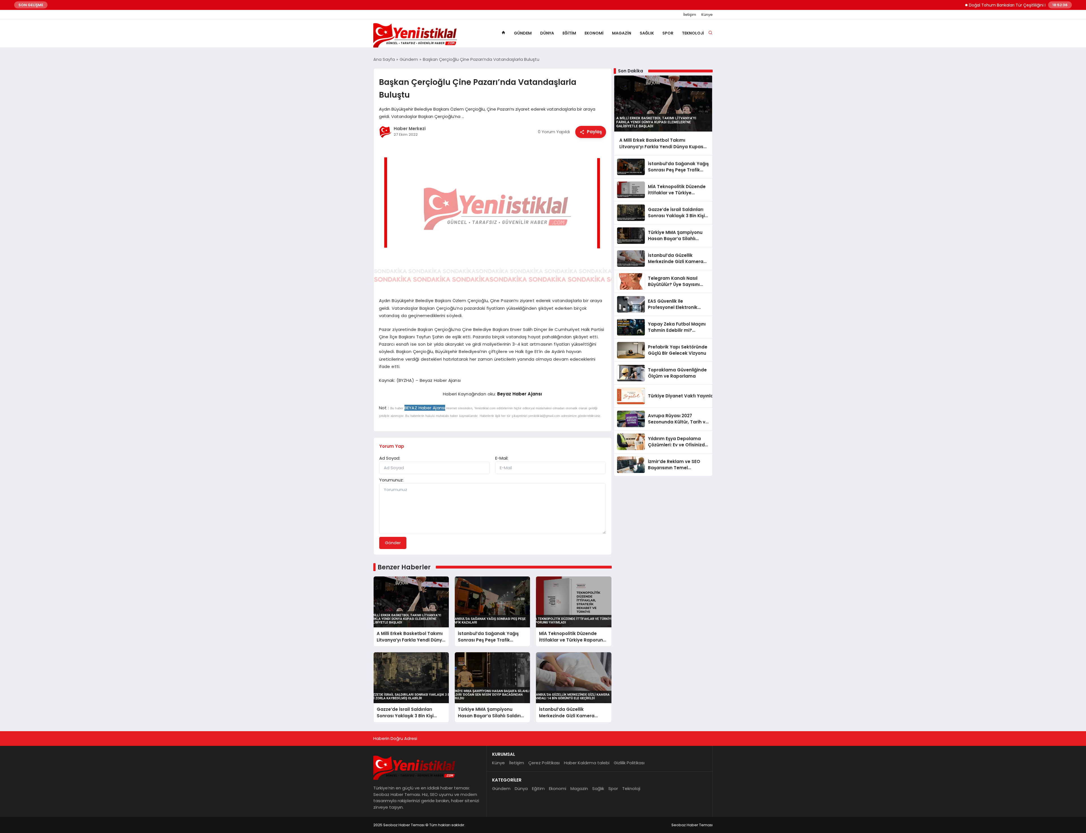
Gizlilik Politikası (629, 763)
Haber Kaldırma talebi (586, 763)
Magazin (621, 33)
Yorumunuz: (391, 480)
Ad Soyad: (389, 458)
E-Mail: (501, 458)
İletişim (689, 14)
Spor (667, 33)
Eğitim (569, 33)
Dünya (547, 33)
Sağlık (647, 33)
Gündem (523, 33)
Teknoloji (693, 33)
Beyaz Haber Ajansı (519, 394)
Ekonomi (594, 33)
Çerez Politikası (544, 763)
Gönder (393, 543)
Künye (707, 14)
